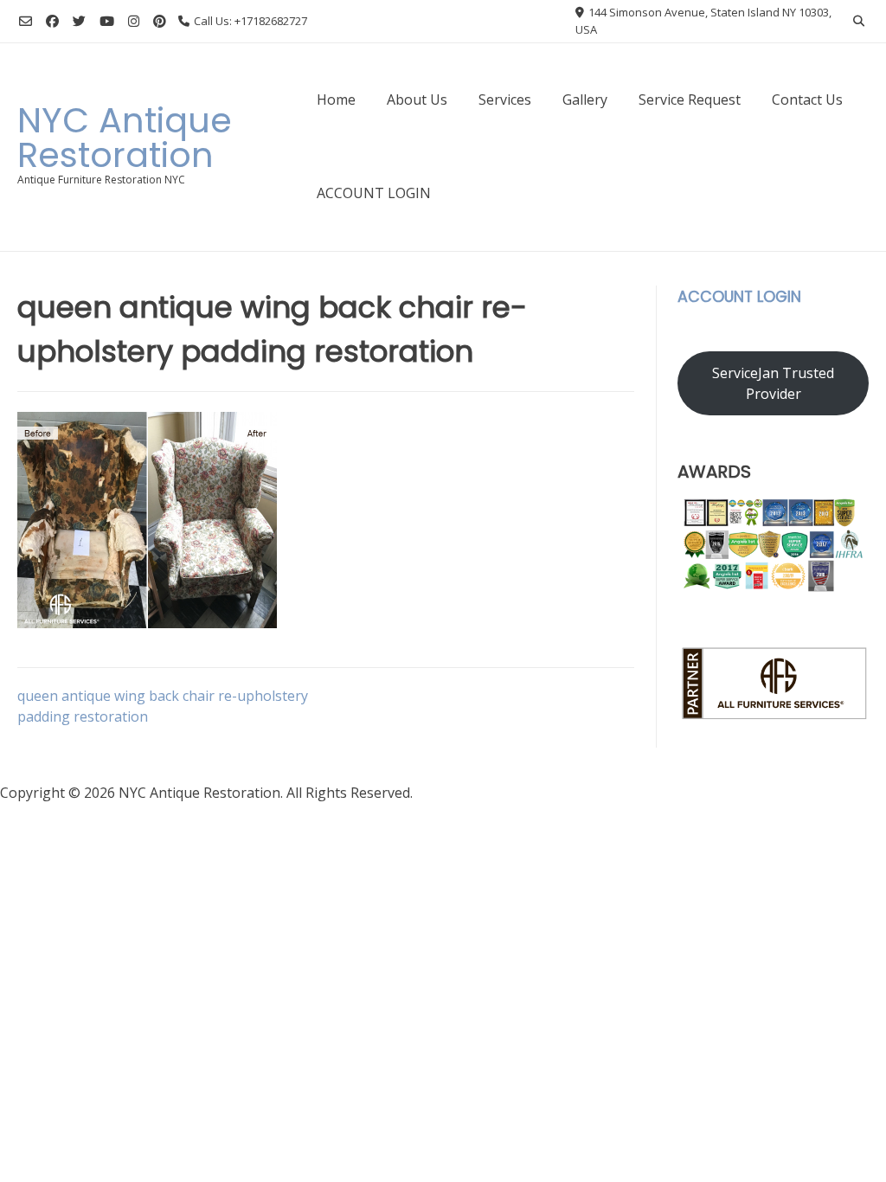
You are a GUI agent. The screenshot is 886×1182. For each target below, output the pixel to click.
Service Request (690, 99)
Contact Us (807, 99)
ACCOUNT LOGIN (374, 192)
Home (336, 99)
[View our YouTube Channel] (107, 21)
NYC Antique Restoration (124, 137)
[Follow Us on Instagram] (133, 21)
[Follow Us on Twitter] (79, 21)
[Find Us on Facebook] (52, 21)
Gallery (584, 99)
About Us (417, 99)
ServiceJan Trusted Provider (773, 383)
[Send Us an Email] (25, 21)
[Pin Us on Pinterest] (159, 21)
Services (504, 99)
